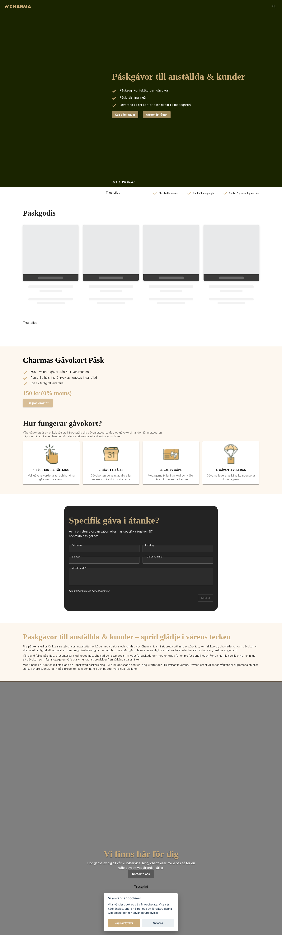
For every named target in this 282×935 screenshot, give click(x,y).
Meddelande (79, 568)
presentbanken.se (176, 479)
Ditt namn (77, 545)
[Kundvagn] (273, 6)
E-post (76, 556)
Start (114, 182)
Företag (149, 545)
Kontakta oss (141, 874)
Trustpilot (113, 192)
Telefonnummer (154, 556)
